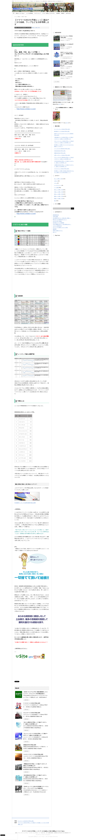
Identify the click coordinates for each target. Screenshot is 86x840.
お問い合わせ (68, 13)
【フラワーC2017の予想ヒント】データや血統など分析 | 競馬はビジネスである (43, 831)
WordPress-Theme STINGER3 (43, 834)
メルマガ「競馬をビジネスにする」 (48, 13)
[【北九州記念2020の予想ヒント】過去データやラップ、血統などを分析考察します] (18, 780)
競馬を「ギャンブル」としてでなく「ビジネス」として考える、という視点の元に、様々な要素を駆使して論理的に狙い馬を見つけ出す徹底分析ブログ (43, 832)
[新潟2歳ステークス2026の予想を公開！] (57, 49)
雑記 (55, 200)
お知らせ (56, 180)
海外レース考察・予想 (58, 194)
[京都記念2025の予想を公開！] (18, 750)
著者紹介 (62, 13)
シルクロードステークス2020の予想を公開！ (33, 754)
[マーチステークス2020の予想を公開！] (18, 708)
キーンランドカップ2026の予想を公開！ (62, 129)
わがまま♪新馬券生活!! (57, 225)
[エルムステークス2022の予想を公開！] (18, 718)
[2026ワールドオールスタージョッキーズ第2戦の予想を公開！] (57, 57)
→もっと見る (56, 81)
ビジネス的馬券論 (29, 13)
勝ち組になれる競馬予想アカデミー (60, 219)
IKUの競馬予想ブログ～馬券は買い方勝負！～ (62, 218)
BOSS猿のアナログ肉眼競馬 (58, 222)
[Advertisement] (24, 286)
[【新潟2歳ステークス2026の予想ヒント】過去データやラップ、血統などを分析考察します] (57, 66)
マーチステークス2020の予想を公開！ (32, 703)
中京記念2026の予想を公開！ (60, 150)
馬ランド (54, 232)
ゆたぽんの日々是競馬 (57, 221)
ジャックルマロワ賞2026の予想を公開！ (62, 148)
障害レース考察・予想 (58, 198)
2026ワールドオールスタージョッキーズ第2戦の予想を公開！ (66, 54)
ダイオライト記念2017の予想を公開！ (26, 821)
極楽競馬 (54, 229)
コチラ (59, 104)
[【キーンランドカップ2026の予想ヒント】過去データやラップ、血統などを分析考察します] (57, 76)
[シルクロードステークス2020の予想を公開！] (18, 759)
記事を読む (26, 709)
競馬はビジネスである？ (20, 13)
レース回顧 (56, 187)
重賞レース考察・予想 (36, 27)
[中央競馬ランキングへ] (27, 501)
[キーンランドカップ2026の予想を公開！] (57, 41)
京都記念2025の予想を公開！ (30, 744)
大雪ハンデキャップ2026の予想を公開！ (62, 155)
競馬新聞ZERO (56, 214)
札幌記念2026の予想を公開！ (60, 153)
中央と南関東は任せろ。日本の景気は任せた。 (62, 224)
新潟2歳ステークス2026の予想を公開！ (62, 131)
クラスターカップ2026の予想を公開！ (61, 168)
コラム (55, 183)
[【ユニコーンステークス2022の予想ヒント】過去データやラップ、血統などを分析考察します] (18, 739)
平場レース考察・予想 (58, 191)
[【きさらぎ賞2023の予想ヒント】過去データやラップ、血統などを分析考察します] (18, 727)
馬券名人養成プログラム (58, 230)
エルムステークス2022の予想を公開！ (32, 712)
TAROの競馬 (55, 216)
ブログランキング (37, 13)
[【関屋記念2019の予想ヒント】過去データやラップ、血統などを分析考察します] (18, 769)
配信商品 (58, 13)
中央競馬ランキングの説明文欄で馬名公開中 (25, 502)
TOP (13, 13)
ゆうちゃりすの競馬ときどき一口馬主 (60, 227)
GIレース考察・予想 (58, 178)
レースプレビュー (57, 185)
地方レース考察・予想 (58, 189)
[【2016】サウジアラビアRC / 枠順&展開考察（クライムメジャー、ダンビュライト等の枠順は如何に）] (18, 697)
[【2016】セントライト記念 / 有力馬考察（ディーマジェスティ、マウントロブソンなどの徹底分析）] (18, 792)
